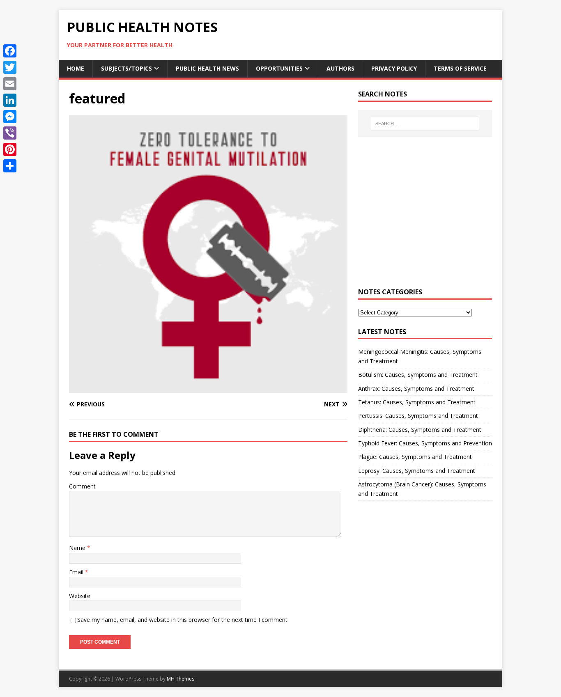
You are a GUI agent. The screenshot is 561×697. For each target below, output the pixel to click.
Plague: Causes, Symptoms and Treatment (415, 457)
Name (78, 548)
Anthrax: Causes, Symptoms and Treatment (416, 388)
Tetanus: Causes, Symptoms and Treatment (417, 402)
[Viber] (10, 133)
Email (77, 572)
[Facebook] (10, 51)
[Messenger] (10, 116)
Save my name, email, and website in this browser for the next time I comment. (183, 620)
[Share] (10, 166)
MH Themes (180, 678)
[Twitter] (10, 67)
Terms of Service (460, 68)
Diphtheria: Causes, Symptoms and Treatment (419, 429)
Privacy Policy (394, 68)
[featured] (208, 388)
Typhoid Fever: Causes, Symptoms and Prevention (425, 443)
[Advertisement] (425, 217)
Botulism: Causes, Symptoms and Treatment (418, 374)
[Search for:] (425, 124)
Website (79, 596)
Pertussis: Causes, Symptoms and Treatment (418, 416)
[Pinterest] (10, 149)
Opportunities (279, 68)
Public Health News (207, 68)
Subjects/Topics (126, 68)
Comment (82, 486)
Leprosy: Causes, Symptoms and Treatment (416, 471)
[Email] (10, 84)
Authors (340, 68)
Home (75, 68)
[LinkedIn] (10, 100)
